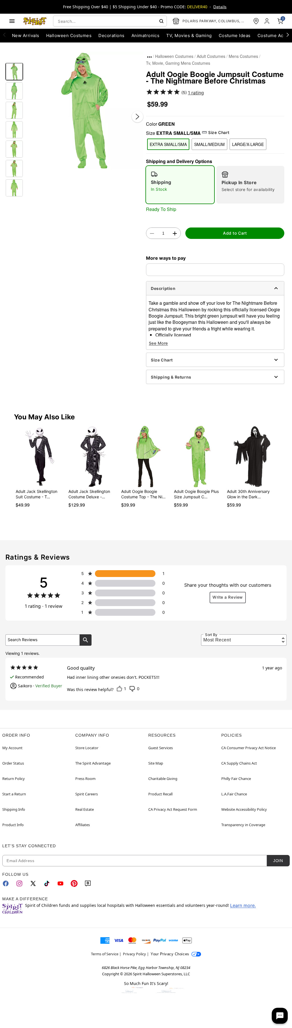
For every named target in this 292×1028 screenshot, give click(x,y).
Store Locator (86, 747)
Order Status (13, 763)
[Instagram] (19, 883)
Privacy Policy (134, 953)
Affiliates (82, 824)
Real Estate (84, 809)
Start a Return (14, 794)
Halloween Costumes (174, 56)
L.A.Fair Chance (234, 794)
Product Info (13, 824)
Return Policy (13, 778)
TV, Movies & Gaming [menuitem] (189, 35)
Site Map (155, 763)
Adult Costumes (211, 56)
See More (158, 343)
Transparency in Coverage (243, 824)
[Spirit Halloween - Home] (35, 21)
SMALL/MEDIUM (209, 144)
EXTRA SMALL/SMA (168, 144)
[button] (84, 111)
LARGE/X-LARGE (248, 144)
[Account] (267, 21)
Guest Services (160, 747)
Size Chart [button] (218, 132)
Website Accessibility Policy (244, 809)
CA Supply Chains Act (239, 763)
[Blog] (87, 883)
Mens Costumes (243, 56)
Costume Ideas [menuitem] (235, 35)
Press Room (85, 778)
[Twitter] (33, 883)
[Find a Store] (256, 21)
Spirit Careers (86, 794)
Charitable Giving (162, 778)
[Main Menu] (12, 21)
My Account (12, 747)
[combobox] (110, 21)
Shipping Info (13, 809)
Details (219, 7)
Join (278, 860)
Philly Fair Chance (236, 778)
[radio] (180, 185)
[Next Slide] (137, 116)
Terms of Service (104, 953)
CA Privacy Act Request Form (172, 809)
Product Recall (160, 794)
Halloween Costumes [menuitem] (69, 35)
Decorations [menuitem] (111, 35)
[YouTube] (60, 883)
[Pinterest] (74, 883)
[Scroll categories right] (287, 34)
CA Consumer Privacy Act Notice (248, 747)
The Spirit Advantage (93, 763)
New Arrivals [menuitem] (25, 35)
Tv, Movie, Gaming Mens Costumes (178, 63)
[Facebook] (5, 883)
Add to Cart (235, 233)
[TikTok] (46, 883)
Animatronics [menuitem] (145, 35)
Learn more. (243, 905)
